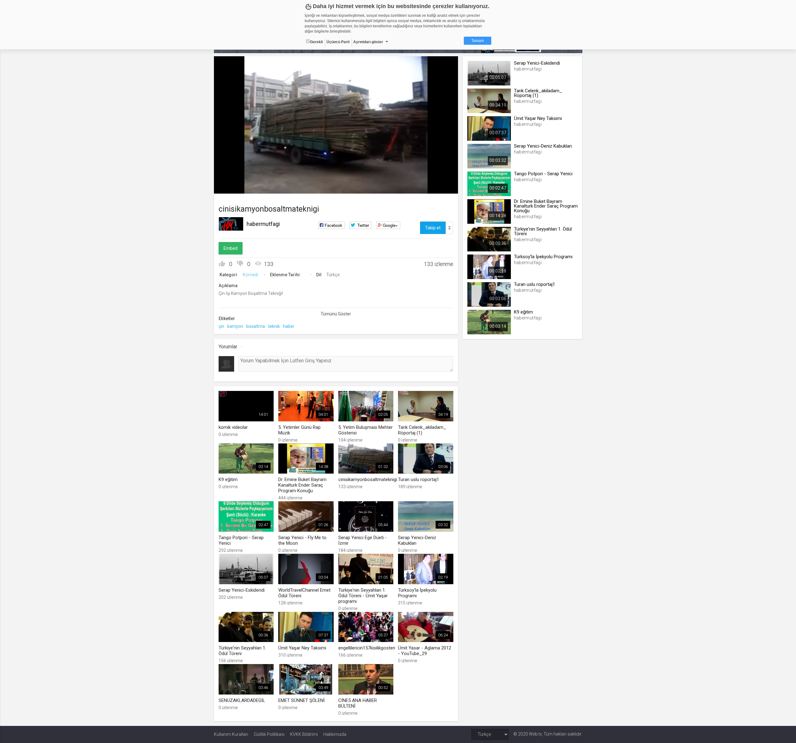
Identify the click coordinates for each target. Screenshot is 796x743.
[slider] (335, 176)
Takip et (433, 227)
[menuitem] (422, 187)
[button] (234, 186)
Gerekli (316, 42)
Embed (231, 248)
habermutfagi (263, 224)
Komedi (250, 274)
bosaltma (255, 326)
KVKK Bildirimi (304, 734)
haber (288, 326)
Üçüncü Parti (337, 42)
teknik (274, 326)
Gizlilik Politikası (269, 734)
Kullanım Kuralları (231, 734)
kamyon (235, 326)
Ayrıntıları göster (368, 42)
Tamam (477, 41)
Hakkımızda (334, 734)
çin (221, 326)
